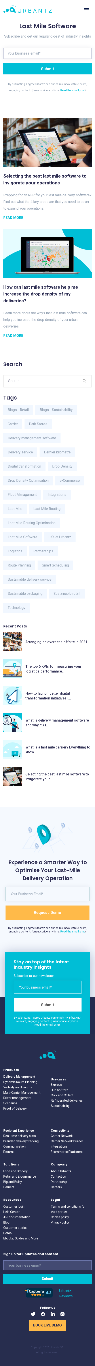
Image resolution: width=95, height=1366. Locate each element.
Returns (8, 1152)
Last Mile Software (22, 537)
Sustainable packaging (25, 593)
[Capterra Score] (38, 1296)
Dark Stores (38, 424)
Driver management (17, 1098)
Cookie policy (60, 1217)
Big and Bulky (12, 1182)
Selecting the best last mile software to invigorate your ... (57, 776)
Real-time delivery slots (19, 1136)
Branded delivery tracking (21, 1141)
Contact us (58, 1176)
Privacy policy (60, 1222)
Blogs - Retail (18, 410)
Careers (56, 1187)
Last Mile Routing (47, 509)
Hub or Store (59, 1090)
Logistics (15, 551)
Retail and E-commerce (19, 1176)
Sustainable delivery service (29, 579)
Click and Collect (62, 1095)
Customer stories (15, 1228)
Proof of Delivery (15, 1108)
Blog (6, 1222)
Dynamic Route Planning (20, 1082)
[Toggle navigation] (86, 9)
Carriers (8, 1187)
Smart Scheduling (55, 565)
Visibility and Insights (17, 1087)
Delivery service (20, 452)
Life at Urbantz (59, 537)
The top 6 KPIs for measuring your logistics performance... (53, 668)
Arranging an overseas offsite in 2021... (57, 642)
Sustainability (60, 1106)
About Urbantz (61, 1171)
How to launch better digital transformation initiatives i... (48, 695)
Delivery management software (32, 438)
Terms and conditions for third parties (68, 1209)
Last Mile (15, 509)
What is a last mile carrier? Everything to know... (57, 749)
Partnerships (43, 551)
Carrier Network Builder (67, 1141)
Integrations (57, 495)
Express (56, 1084)
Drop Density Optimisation (28, 480)
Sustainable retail (66, 593)
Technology (16, 608)
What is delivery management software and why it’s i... (57, 722)
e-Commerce (70, 480)
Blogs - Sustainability (56, 410)
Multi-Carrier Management (21, 1092)
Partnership (59, 1182)
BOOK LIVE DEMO (47, 1325)
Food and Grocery (15, 1171)
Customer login (14, 1206)
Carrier (13, 424)
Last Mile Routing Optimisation (31, 523)
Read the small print (72, 90)
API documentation (16, 1217)
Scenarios (10, 1103)
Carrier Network (62, 1136)
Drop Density (62, 466)
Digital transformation (24, 466)
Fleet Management (22, 495)
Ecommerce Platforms (67, 1152)
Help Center (11, 1212)
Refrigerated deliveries (67, 1100)
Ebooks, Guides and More (20, 1238)
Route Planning (19, 565)
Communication (14, 1146)
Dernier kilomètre (57, 452)
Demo (7, 1233)
